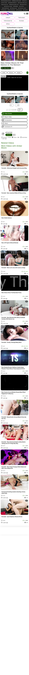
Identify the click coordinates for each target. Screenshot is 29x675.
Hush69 (25, 9)
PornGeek (21, 20)
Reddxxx (16, 6)
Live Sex (3, 76)
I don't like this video (10, 110)
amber (3, 72)
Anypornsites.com (23, 2)
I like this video (7, 110)
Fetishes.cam (14, 8)
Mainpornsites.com (14, 4)
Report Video (8, 117)
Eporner (25, 0)
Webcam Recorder (17, 0)
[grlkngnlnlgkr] (3, 134)
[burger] (27, 13)
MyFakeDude (6, 8)
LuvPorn (22, 6)
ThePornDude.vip (8, 20)
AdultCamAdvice (13, 2)
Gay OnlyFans (12, 9)
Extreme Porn (24, 4)
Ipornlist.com (5, 4)
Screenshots (8, 120)
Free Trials (4, 2)
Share (6, 123)
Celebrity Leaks (22, 8)
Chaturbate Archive (6, 0)
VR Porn (8, 24)
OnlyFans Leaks (8, 6)
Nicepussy (19, 9)
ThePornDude (21, 17)
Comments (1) (8, 126)
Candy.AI (8, 17)
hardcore (11, 72)
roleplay (19, 72)
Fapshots (4, 9)
